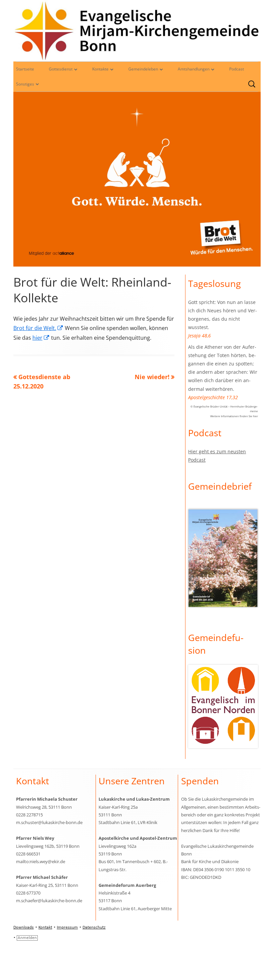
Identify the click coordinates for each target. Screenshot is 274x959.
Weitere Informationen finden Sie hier (234, 416)
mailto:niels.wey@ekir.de (40, 861)
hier (41, 337)
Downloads (23, 927)
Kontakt (45, 927)
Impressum (67, 927)
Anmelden (27, 938)
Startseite (25, 69)
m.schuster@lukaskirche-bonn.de (49, 822)
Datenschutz (94, 927)
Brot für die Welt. (38, 328)
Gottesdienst (61, 69)
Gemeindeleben (143, 69)
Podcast (236, 69)
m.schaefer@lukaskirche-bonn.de (49, 901)
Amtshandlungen (194, 69)
